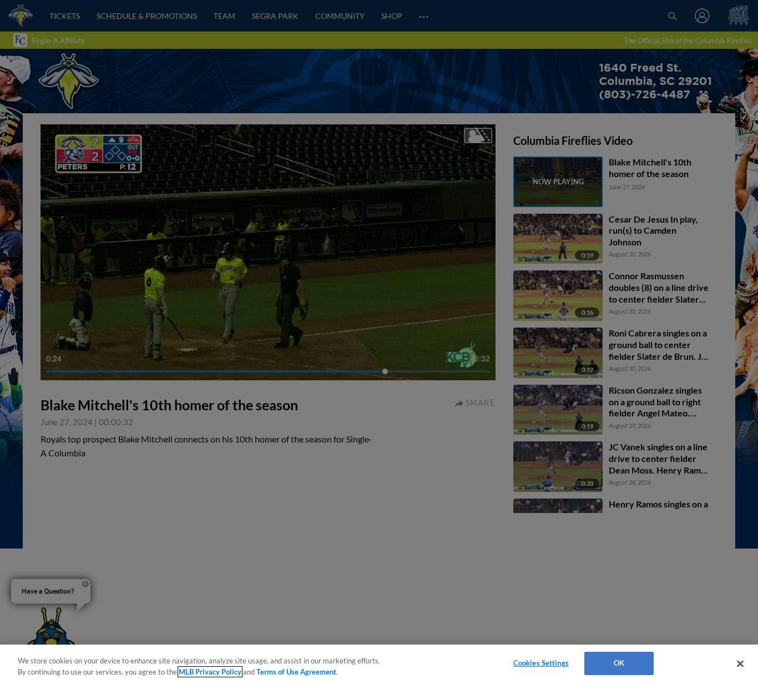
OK (619, 662)
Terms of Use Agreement (296, 671)
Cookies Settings (541, 662)
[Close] (740, 663)
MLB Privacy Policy (210, 671)
